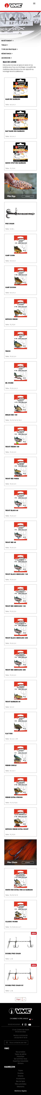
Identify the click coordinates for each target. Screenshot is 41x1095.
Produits (10, 32)
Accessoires (20, 1078)
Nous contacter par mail (16, 1042)
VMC (3, 32)
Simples (20, 1076)
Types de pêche (20, 1054)
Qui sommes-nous (20, 1059)
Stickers (20, 1063)
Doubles (20, 1073)
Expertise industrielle (20, 1061)
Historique (20, 1056)
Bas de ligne (20, 1081)
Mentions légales (20, 1091)
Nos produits (20, 1052)
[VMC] (13, 5)
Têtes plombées (20, 1084)
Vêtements (20, 1087)
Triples (20, 1070)
